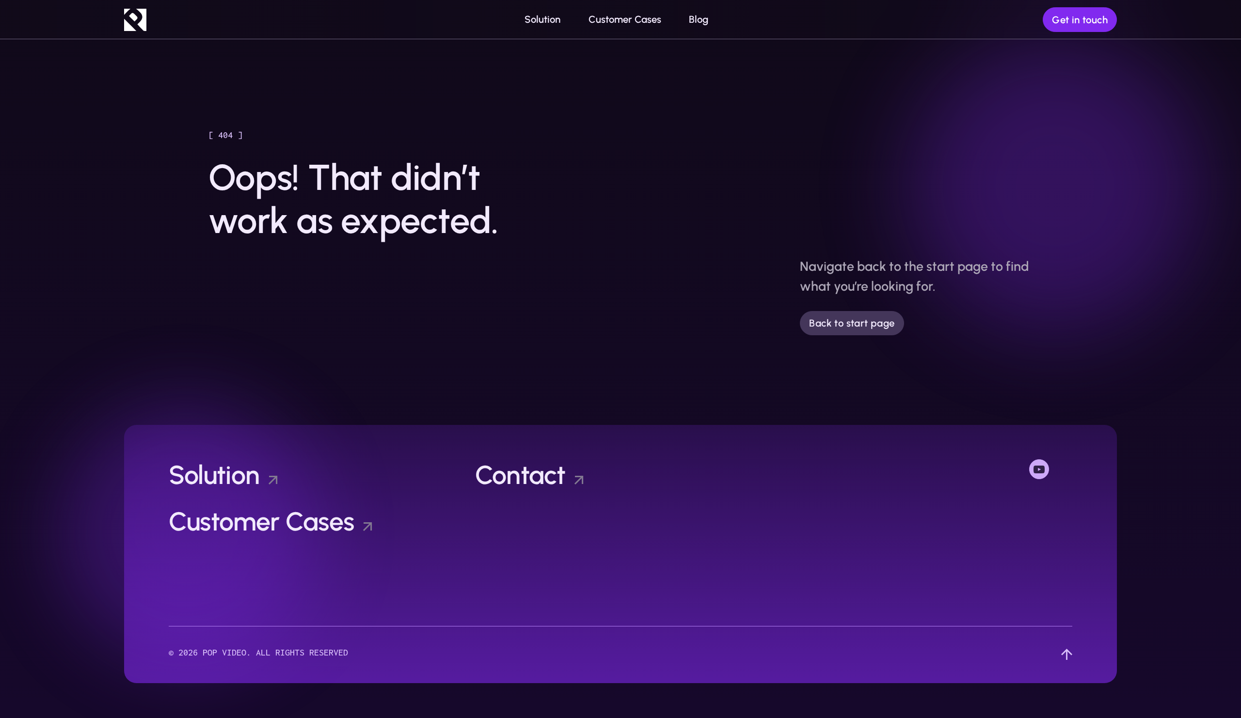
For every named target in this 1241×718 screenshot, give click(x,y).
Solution (214, 474)
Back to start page (851, 323)
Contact (520, 474)
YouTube (1050, 467)
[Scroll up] (1066, 654)
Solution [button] (542, 19)
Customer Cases (625, 19)
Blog (698, 19)
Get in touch (1080, 20)
